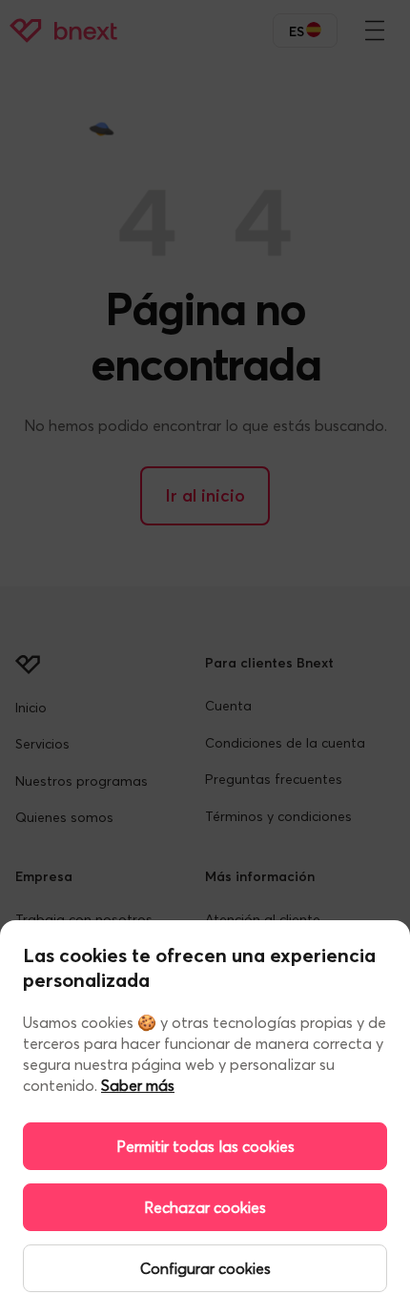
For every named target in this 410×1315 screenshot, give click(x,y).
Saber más (137, 1085)
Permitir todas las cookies (205, 1146)
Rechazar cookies (205, 1207)
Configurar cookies (205, 1268)
